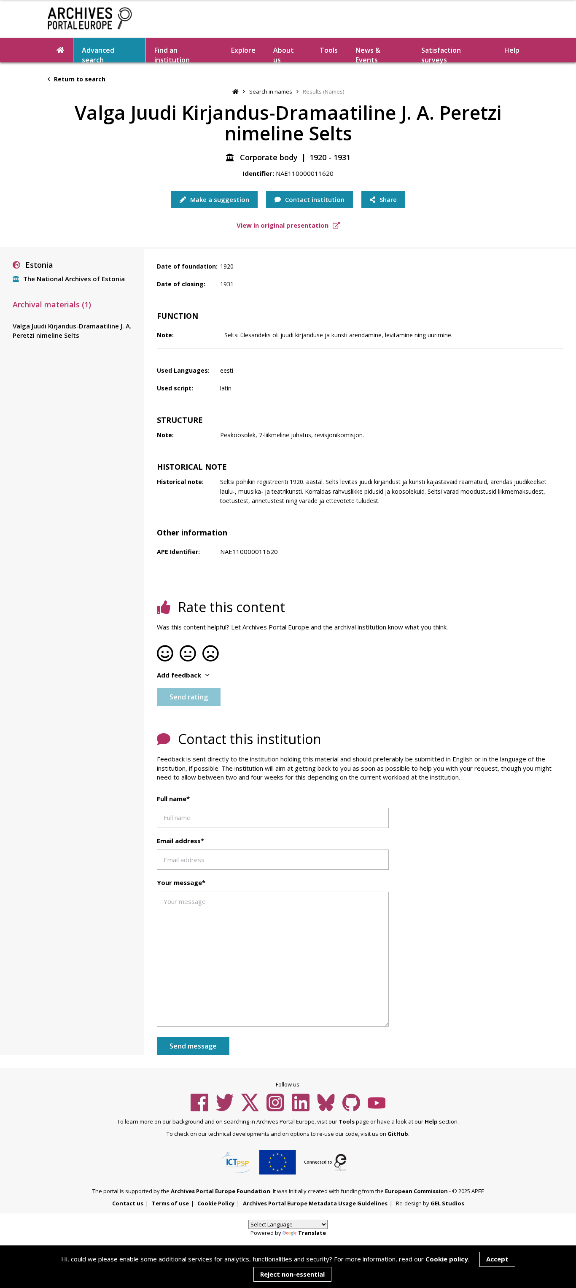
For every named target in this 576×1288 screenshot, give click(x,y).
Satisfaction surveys (441, 54)
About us (283, 54)
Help (431, 1121)
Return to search (78, 79)
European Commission (416, 1191)
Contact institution (314, 199)
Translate (312, 1233)
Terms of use (170, 1203)
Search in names (270, 91)
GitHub (398, 1133)
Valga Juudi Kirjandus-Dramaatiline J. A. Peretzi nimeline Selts (72, 330)
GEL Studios (447, 1203)
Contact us (127, 1203)
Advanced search (98, 54)
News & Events (367, 54)
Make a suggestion (218, 199)
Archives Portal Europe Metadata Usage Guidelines (315, 1203)
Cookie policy (446, 1259)
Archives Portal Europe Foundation (220, 1191)
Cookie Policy (215, 1203)
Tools (329, 50)
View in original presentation (283, 225)
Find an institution (172, 54)
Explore (243, 50)
